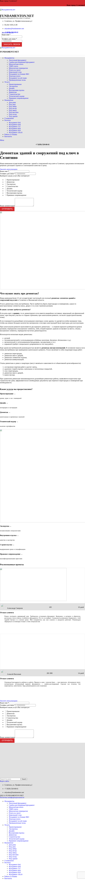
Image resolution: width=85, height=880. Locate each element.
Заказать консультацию (8, 169)
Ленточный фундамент (17, 60)
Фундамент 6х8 (15, 124)
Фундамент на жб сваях (18, 78)
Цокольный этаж (15, 72)
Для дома (12, 102)
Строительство (14, 94)
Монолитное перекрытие (18, 68)
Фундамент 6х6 (15, 123)
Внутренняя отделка (16, 90)
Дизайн (11, 88)
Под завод (12, 110)
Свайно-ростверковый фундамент (22, 62)
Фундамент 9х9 (15, 130)
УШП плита (13, 66)
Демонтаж (13, 92)
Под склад (13, 114)
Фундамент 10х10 (15, 132)
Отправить (7, 209)
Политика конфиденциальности (12, 797)
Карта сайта (4, 781)
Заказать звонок (8, 33)
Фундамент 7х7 (15, 126)
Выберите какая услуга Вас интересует (15, 176)
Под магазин (13, 112)
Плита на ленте (14, 70)
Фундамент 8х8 (15, 128)
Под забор (12, 106)
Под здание (13, 116)
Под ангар (13, 108)
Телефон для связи (9, 39)
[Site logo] (7, 10)
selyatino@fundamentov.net (14, 28)
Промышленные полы (17, 80)
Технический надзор (16, 96)
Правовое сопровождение (18, 98)
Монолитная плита (16, 64)
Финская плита (14, 76)
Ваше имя (6, 35)
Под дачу (12, 104)
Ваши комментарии (7, 206)
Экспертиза (13, 86)
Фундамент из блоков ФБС (19, 74)
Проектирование (15, 84)
